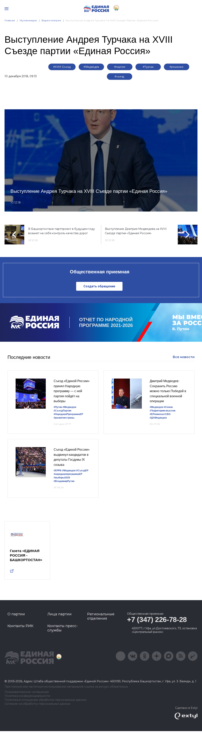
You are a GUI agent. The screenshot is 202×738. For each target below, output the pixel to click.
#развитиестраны (64, 417)
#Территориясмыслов (162, 410)
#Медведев (91, 66)
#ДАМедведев (158, 417)
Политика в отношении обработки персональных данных (45, 700)
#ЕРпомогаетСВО (160, 414)
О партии (16, 614)
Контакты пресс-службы (62, 628)
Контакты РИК (20, 626)
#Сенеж (168, 407)
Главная (10, 20)
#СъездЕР (82, 470)
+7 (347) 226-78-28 (157, 619)
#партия (119, 66)
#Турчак (148, 66)
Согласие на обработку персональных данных (37, 704)
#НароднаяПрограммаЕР (68, 414)
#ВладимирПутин (64, 481)
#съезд (119, 76)
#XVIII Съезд (62, 66)
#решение (176, 66)
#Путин (58, 407)
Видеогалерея (51, 20)
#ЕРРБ (58, 470)
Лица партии (59, 614)
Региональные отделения (100, 616)
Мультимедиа (28, 20)
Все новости (184, 357)
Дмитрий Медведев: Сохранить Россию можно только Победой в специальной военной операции (168, 391)
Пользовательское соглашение (27, 692)
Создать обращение (99, 286)
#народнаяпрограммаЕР (68, 474)
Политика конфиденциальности (27, 696)
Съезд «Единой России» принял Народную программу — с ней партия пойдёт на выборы (72, 391)
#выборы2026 (62, 477)
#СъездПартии (62, 410)
